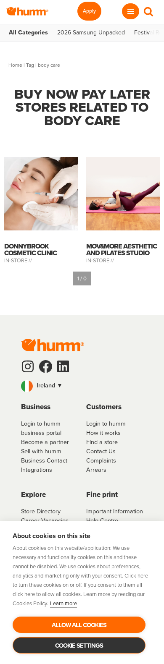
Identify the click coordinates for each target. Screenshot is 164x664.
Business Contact (44, 460)
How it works (103, 432)
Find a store (102, 442)
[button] (82, 386)
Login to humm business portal (41, 428)
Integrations (36, 469)
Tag (30, 65)
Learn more (63, 603)
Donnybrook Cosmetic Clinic (30, 249)
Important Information (114, 511)
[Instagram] (27, 366)
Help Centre (102, 520)
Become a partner (45, 442)
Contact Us (101, 451)
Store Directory (41, 511)
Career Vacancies (45, 520)
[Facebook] (45, 366)
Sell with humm (41, 451)
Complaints (101, 460)
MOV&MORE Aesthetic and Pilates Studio (121, 249)
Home (15, 65)
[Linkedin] (63, 366)
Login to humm (106, 423)
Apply (89, 11)
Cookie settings (79, 645)
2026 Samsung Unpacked (91, 33)
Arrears (96, 469)
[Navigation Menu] (130, 11)
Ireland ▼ (49, 385)
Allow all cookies (79, 625)
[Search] (148, 11)
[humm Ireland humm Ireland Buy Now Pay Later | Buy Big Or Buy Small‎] (27, 11)
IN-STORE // (18, 260)
